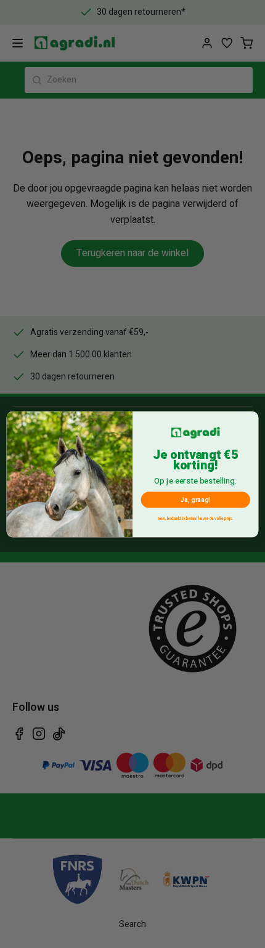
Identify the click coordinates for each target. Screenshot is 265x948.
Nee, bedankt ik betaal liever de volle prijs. (195, 518)
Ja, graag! (195, 499)
